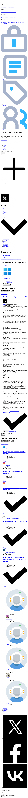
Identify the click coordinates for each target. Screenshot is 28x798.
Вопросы (5, 241)
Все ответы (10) (4, 294)
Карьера (5, 148)
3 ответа (8, 281)
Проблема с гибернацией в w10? (15, 297)
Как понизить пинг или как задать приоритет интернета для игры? (15, 559)
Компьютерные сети (10, 552)
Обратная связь (6, 711)
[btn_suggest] (1, 154)
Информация (6, 239)
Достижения (6, 246)
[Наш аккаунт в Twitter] (15, 738)
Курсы (4, 149)
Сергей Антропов (10, 611)
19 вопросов (9, 282)
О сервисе (5, 709)
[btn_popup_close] (3, 435)
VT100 (7, 703)
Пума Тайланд (9, 619)
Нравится (5, 245)
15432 (7, 677)
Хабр (4, 145)
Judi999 (7, 669)
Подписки (5, 244)
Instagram (8, 465)
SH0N (4, 304)
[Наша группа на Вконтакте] (15, 787)
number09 (8, 644)
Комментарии (6, 242)
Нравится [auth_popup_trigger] (6, 431)
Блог (4, 713)
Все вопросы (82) (5, 444)
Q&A (4, 146)
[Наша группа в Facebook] (15, 763)
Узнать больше (4, 140)
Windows (6, 278)
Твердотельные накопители (12, 518)
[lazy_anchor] (15, 461)
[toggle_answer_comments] (6, 412)
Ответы (5, 240)
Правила (5, 710)
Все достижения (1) (5, 255)
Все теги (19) (4, 265)
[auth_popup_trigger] (7, 284)
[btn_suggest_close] (3, 153)
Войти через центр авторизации (7, 795)
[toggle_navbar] (1, 193)
